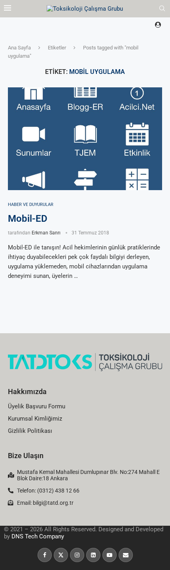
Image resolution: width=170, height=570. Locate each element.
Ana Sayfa (19, 48)
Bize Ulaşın (25, 455)
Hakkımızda (27, 391)
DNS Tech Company (37, 536)
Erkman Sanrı (46, 233)
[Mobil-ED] (85, 138)
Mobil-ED (27, 218)
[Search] (162, 9)
